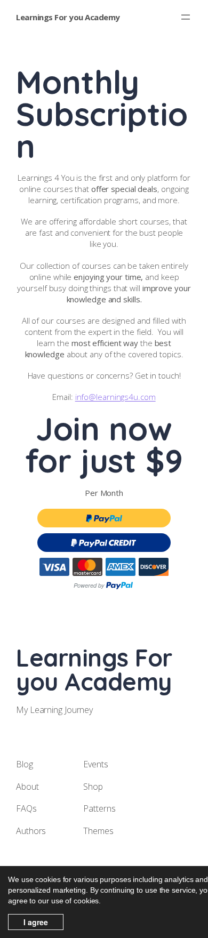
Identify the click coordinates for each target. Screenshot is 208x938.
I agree (35, 922)
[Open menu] (185, 17)
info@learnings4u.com (115, 396)
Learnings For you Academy (68, 17)
